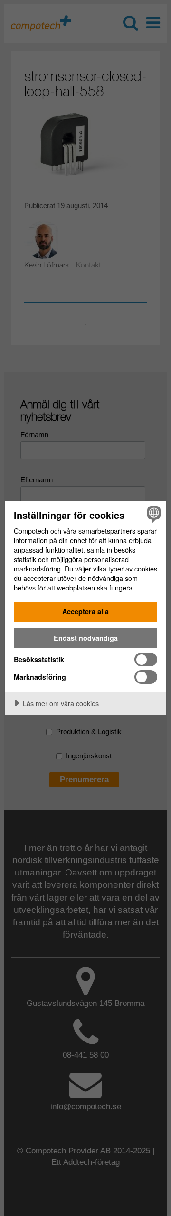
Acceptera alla (85, 611)
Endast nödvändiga (86, 638)
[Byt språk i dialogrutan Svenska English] (152, 514)
